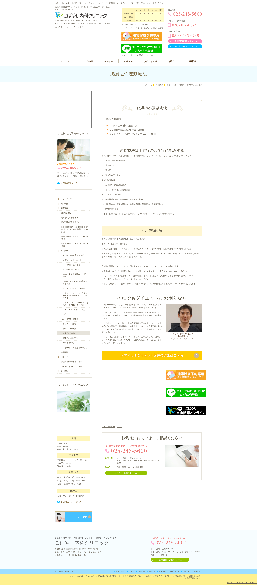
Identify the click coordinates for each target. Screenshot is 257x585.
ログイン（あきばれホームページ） (242, 583)
